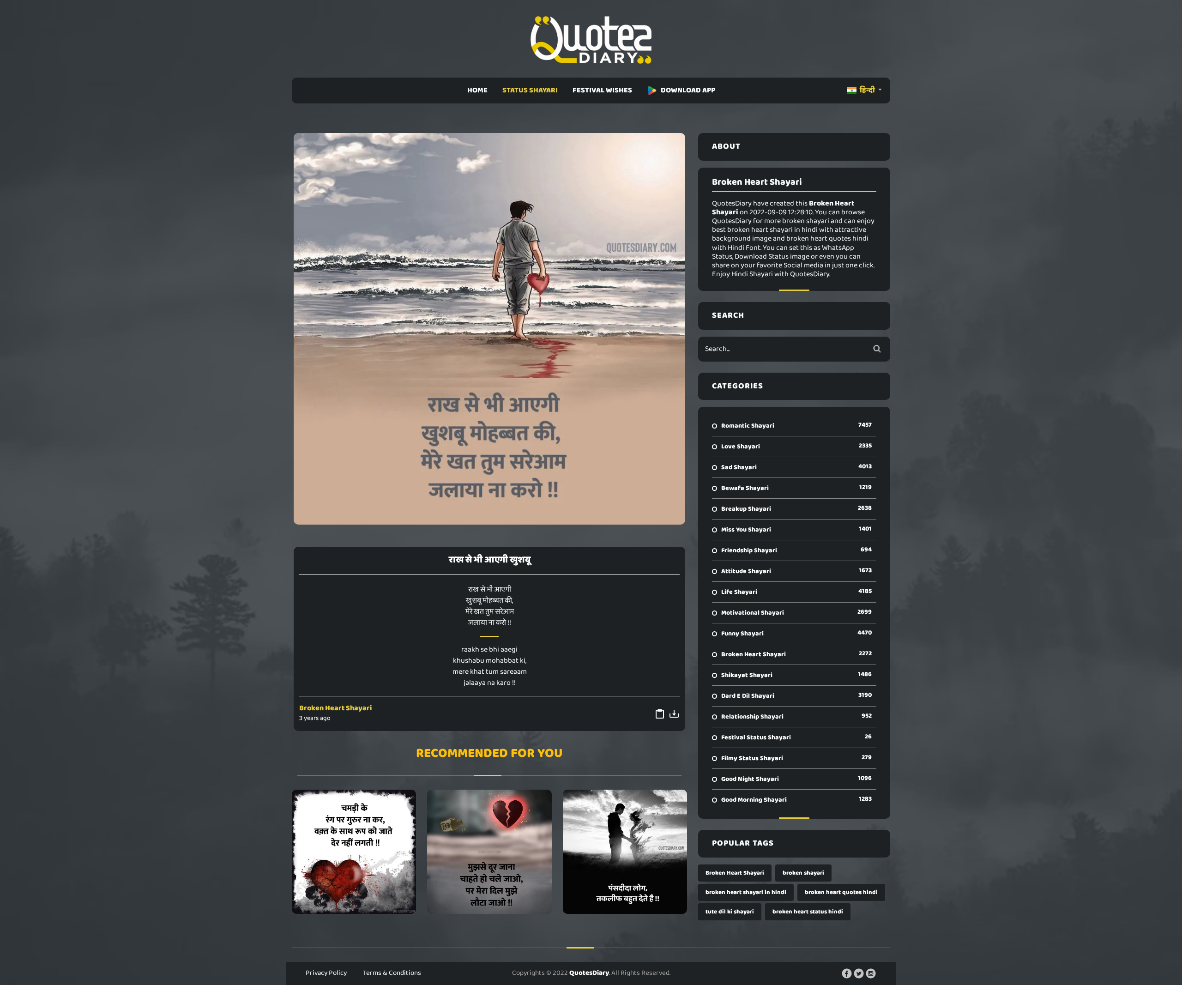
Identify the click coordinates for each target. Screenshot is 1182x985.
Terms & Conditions (392, 973)
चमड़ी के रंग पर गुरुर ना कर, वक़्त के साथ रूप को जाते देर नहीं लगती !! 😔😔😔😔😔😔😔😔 (354, 851)
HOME (477, 90)
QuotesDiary (589, 973)
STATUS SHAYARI (530, 90)
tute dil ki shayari (730, 912)
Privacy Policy (326, 973)
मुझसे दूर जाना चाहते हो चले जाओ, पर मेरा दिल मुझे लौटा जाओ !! (489, 851)
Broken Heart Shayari (335, 708)
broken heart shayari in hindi (746, 892)
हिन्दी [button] (867, 90)
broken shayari (803, 873)
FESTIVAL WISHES (602, 90)
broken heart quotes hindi (841, 892)
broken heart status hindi (807, 912)
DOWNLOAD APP (688, 90)
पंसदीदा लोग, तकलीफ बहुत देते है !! (625, 851)
